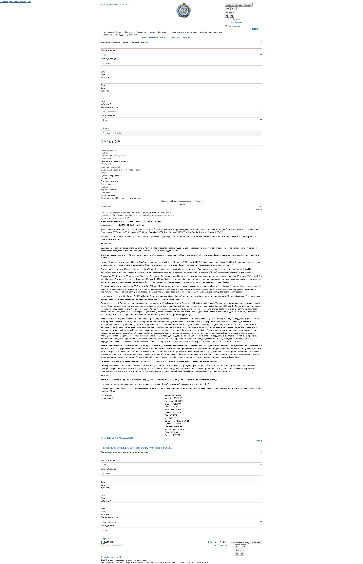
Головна (106, 133)
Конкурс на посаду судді (211, 31)
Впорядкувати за (109, 106)
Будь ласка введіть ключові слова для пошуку (124, 41)
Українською (236, 21)
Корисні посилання (110, 556)
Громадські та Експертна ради (183, 31)
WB (227, 8)
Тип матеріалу (108, 50)
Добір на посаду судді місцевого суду (120, 34)
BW (233, 8)
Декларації (163, 31)
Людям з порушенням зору (238, 4)
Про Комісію (109, 31)
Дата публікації (108, 58)
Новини (120, 31)
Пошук (259, 29)
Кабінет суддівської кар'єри (154, 36)
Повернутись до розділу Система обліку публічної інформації (137, 447)
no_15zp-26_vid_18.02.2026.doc (118, 437)
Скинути (230, 12)
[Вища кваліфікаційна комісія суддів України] (181, 11)
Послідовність (108, 115)
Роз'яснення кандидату (181, 36)
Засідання (141, 31)
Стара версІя (234, 26)
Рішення (152, 31)
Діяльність (130, 31)
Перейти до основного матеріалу (15, 1)
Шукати (106, 128)
